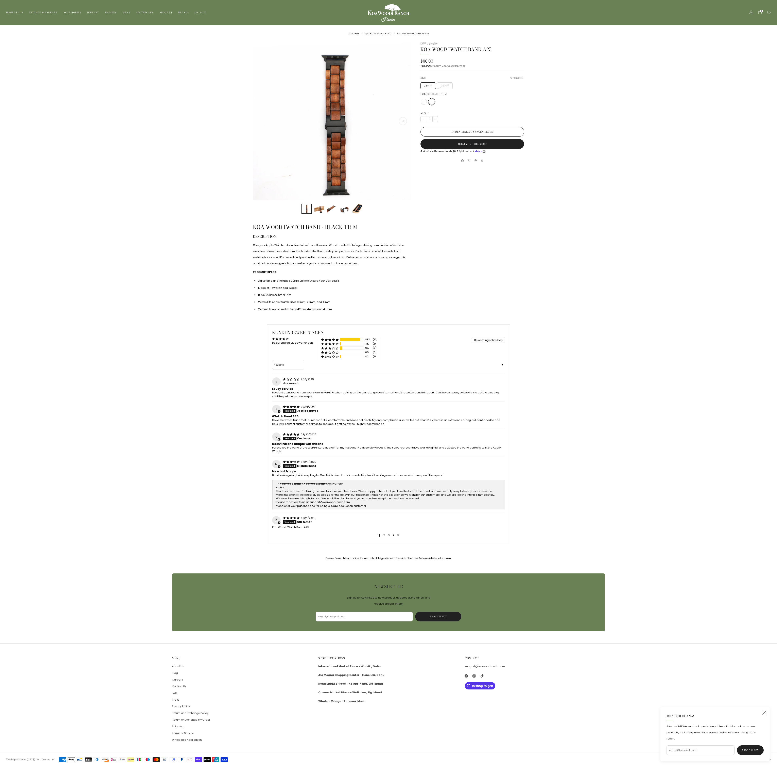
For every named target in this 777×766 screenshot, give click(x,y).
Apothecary (144, 12)
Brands (183, 12)
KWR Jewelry (429, 44)
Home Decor (14, 12)
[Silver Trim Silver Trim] (431, 101)
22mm (428, 85)
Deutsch (45, 759)
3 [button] (389, 535)
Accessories (72, 12)
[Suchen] (769, 12)
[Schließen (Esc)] (764, 712)
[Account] (751, 12)
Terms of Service (183, 733)
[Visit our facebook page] (466, 676)
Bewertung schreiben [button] (488, 340)
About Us (165, 12)
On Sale (200, 12)
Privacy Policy (181, 706)
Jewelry (93, 12)
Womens (111, 12)
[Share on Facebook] (463, 161)
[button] (330, 339)
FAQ (174, 693)
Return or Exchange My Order (191, 720)
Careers (177, 680)
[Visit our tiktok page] (482, 676)
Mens (126, 12)
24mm (445, 85)
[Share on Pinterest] (476, 161)
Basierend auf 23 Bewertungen (292, 343)
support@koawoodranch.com (330, 502)
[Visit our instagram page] (474, 676)
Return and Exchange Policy (190, 713)
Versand (425, 65)
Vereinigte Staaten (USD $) (20, 759)
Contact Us (179, 686)
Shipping (178, 726)
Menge (424, 113)
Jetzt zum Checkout (472, 144)
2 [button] (384, 535)
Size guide (517, 78)
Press (175, 700)
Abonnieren (750, 750)
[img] (291, 379)
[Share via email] (482, 161)
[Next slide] (403, 121)
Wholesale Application (187, 740)
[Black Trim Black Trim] (424, 101)
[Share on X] (469, 161)
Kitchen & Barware (43, 12)
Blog (175, 673)
